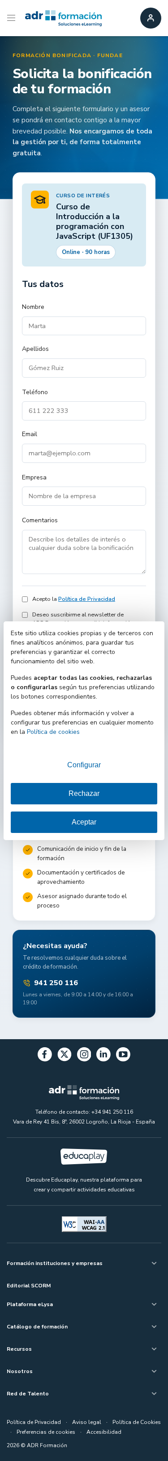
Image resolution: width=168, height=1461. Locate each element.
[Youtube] (123, 1056)
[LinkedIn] (103, 1056)
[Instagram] (84, 1056)
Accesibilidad (103, 1432)
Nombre (33, 307)
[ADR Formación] (63, 18)
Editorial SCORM (29, 1285)
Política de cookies (53, 732)
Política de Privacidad (86, 599)
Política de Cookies (136, 1422)
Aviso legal (86, 1422)
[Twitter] (64, 1056)
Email (29, 434)
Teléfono (35, 392)
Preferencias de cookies (46, 1432)
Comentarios (40, 520)
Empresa (34, 477)
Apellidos (35, 349)
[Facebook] (45, 1056)
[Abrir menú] (12, 18)
